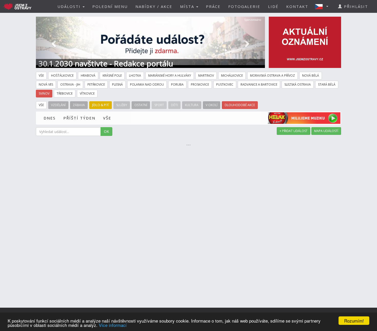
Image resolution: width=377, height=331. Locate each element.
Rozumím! (354, 320)
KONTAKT (297, 6)
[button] (323, 6)
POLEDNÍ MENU (110, 6)
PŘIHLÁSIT (355, 6)
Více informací (113, 325)
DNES (50, 118)
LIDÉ (273, 6)
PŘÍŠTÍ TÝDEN (79, 118)
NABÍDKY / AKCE (153, 6)
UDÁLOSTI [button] (69, 6)
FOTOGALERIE (244, 6)
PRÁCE (213, 6)
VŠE (107, 118)
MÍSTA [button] (188, 6)
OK (106, 131)
